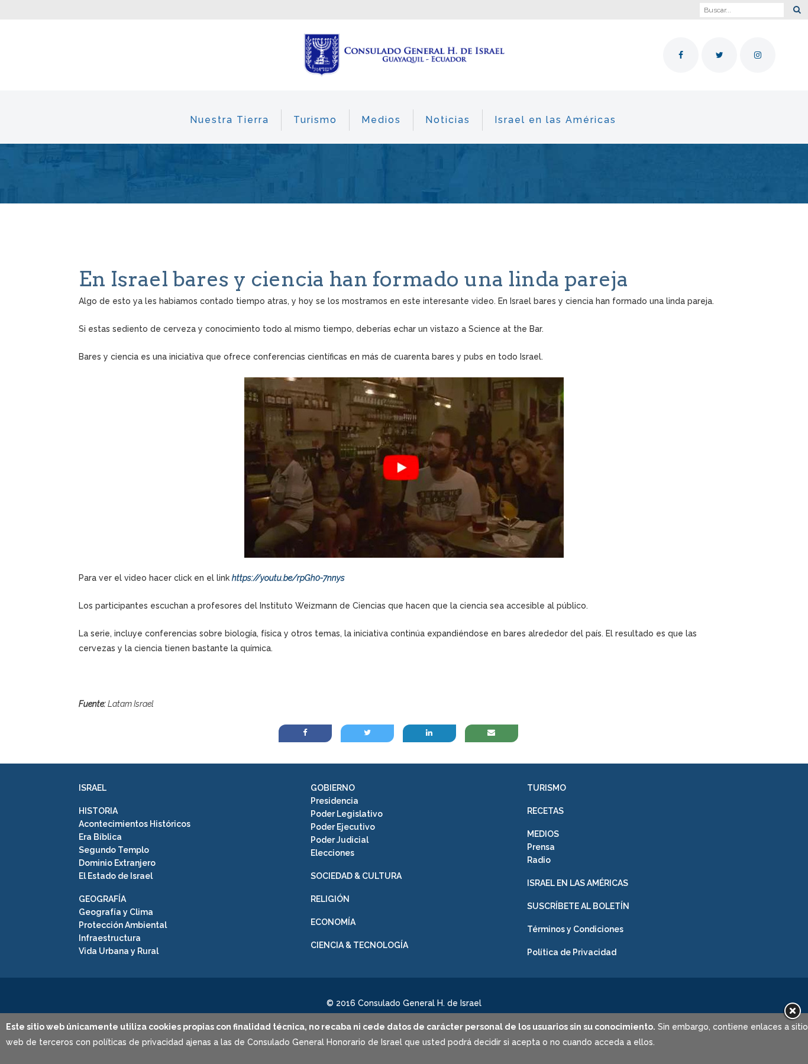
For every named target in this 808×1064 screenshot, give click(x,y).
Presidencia (334, 801)
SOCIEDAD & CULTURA (356, 876)
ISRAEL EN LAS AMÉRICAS (577, 883)
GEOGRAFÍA (102, 899)
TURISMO (546, 788)
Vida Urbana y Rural (119, 951)
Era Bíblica (100, 837)
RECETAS (545, 811)
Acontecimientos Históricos (134, 824)
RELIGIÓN (330, 899)
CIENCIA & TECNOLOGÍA (359, 945)
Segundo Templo (114, 850)
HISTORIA (98, 811)
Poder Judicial (340, 840)
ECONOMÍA (333, 922)
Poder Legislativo (347, 814)
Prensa (541, 847)
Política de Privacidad (571, 952)
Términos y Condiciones (575, 929)
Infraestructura (110, 938)
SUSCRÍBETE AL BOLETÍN (578, 906)
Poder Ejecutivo (343, 827)
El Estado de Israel (116, 876)
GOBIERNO (333, 788)
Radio (539, 860)
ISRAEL (92, 788)
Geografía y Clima (116, 912)
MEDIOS (543, 834)
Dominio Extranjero (117, 863)
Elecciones (332, 853)
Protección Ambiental (123, 925)
